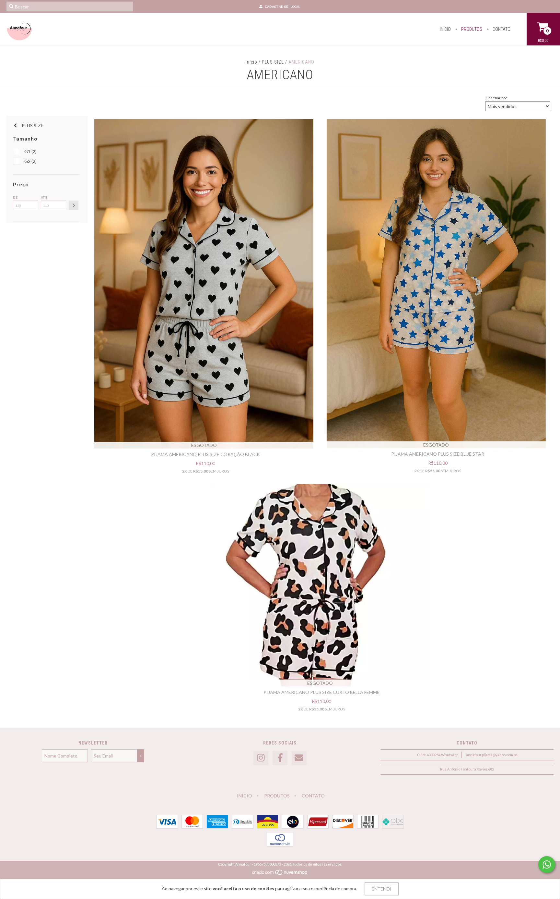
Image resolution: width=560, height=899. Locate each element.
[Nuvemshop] (280, 874)
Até (44, 197)
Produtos (471, 29)
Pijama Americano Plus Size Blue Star (437, 454)
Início (445, 29)
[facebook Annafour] (280, 758)
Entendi (381, 889)
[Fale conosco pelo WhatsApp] (546, 864)
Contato (501, 29)
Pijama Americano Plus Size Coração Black (205, 454)
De (15, 197)
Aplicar (73, 205)
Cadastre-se (276, 6)
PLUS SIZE (273, 62)
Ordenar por (496, 97)
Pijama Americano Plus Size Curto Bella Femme (321, 692)
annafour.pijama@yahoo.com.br (491, 755)
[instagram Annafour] (260, 758)
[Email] (299, 758)
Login (295, 6)
